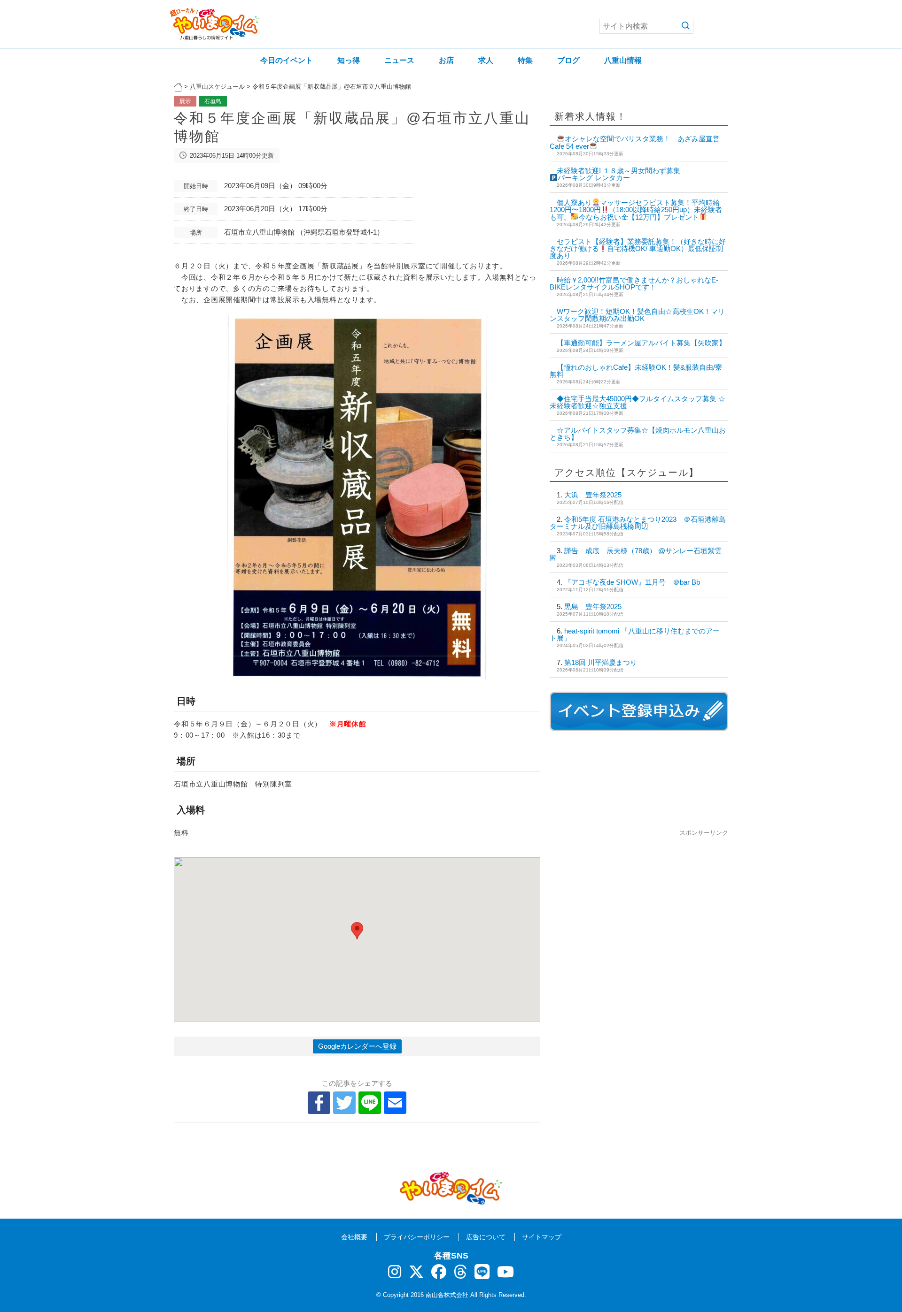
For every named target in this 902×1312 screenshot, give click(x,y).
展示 (185, 101)
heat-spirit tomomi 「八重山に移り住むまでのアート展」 (635, 634)
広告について (485, 1237)
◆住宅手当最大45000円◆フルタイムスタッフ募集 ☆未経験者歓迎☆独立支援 (637, 402)
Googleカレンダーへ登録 (357, 1046)
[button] (357, 930)
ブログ (568, 60)
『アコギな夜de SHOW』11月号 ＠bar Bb (632, 582)
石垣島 (212, 101)
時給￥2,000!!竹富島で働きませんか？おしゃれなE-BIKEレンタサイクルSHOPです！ (634, 283)
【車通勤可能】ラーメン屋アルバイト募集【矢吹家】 (641, 343)
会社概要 (354, 1237)
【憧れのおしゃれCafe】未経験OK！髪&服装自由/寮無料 (636, 370)
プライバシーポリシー (417, 1237)
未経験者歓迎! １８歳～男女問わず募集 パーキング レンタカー (678, 174)
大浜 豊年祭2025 (593, 495)
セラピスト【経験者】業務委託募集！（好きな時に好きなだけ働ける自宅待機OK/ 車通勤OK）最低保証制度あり (638, 248)
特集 (525, 60)
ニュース (399, 60)
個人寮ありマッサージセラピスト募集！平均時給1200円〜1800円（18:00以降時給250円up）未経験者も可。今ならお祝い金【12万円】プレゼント (636, 209)
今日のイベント (286, 60)
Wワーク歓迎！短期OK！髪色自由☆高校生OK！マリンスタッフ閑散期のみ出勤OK (637, 314)
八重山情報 (623, 60)
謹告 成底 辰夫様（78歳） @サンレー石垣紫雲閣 (636, 554)
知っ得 (348, 60)
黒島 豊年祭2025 (593, 606)
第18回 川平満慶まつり (600, 662)
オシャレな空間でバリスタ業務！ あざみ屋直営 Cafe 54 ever (638, 142)
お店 (446, 60)
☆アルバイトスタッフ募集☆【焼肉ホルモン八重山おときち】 (638, 433)
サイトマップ (541, 1237)
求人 (485, 60)
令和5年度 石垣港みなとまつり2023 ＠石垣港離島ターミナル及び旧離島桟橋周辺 (638, 522)
